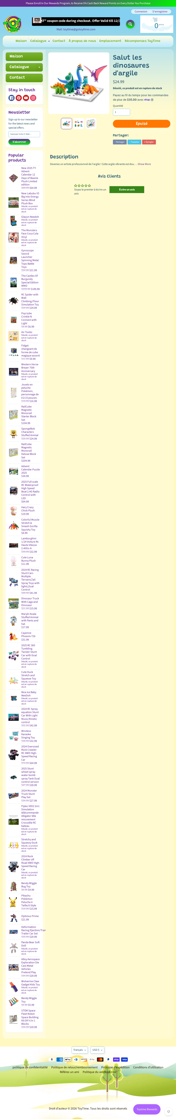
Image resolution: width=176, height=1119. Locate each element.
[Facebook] (11, 98)
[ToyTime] (12, 24)
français (78, 1050)
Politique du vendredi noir (99, 1072)
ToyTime (83, 1108)
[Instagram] (33, 98)
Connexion (141, 11)
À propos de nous (82, 41)
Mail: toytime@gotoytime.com (76, 29)
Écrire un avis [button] (127, 189)
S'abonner (19, 142)
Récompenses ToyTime (142, 41)
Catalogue (40, 41)
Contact (59, 41)
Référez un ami (69, 1072)
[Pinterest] (19, 98)
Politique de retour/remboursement (74, 1067)
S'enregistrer (160, 11)
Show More (144, 164)
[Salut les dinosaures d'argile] (66, 123)
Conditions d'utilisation (148, 1067)
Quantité (118, 106)
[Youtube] (26, 98)
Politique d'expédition (115, 1067)
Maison (21, 41)
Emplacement (110, 41)
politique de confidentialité (30, 1067)
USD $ (95, 1050)
